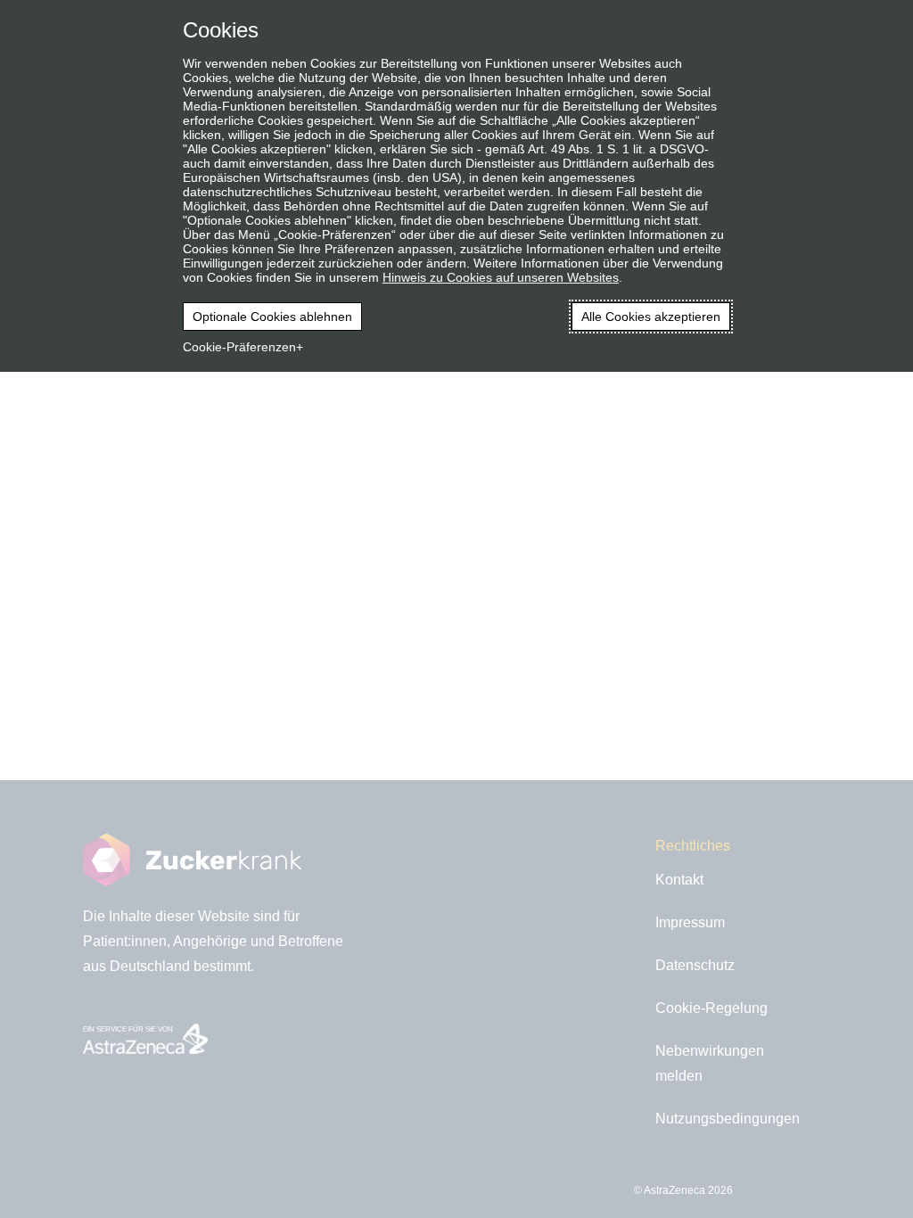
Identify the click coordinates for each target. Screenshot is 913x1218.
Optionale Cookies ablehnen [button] (272, 316)
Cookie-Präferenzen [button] (239, 347)
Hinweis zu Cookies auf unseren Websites (500, 277)
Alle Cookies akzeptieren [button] (650, 316)
